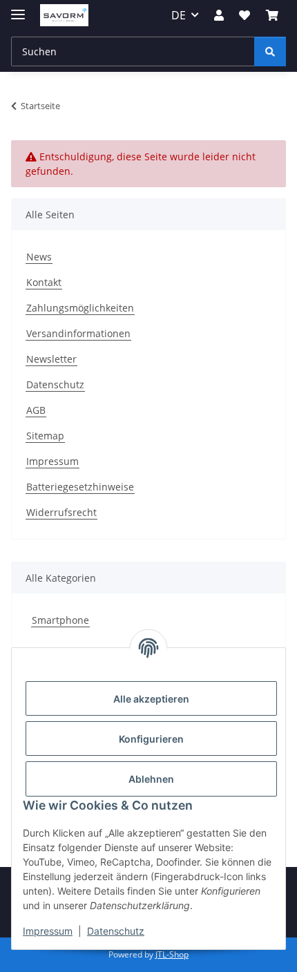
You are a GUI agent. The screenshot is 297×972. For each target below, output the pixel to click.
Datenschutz (115, 931)
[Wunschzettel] (244, 15)
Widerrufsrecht (61, 512)
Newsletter (51, 358)
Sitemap (45, 435)
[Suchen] (270, 51)
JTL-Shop (172, 954)
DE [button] (178, 15)
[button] (219, 15)
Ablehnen (151, 779)
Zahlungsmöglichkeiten (80, 307)
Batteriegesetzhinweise (80, 486)
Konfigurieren (151, 739)
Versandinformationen (78, 333)
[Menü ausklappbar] (18, 8)
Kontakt (43, 282)
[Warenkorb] (272, 15)
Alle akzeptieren (151, 699)
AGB (36, 410)
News (39, 256)
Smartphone (60, 620)
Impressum (48, 931)
